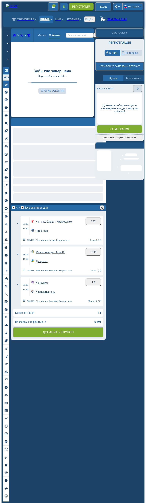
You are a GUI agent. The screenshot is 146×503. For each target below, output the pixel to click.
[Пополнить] (64, 6)
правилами (133, 89)
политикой (104, 91)
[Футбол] (21, 35)
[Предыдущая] (13, 207)
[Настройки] (117, 6)
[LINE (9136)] (14, 35)
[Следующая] (22, 207)
